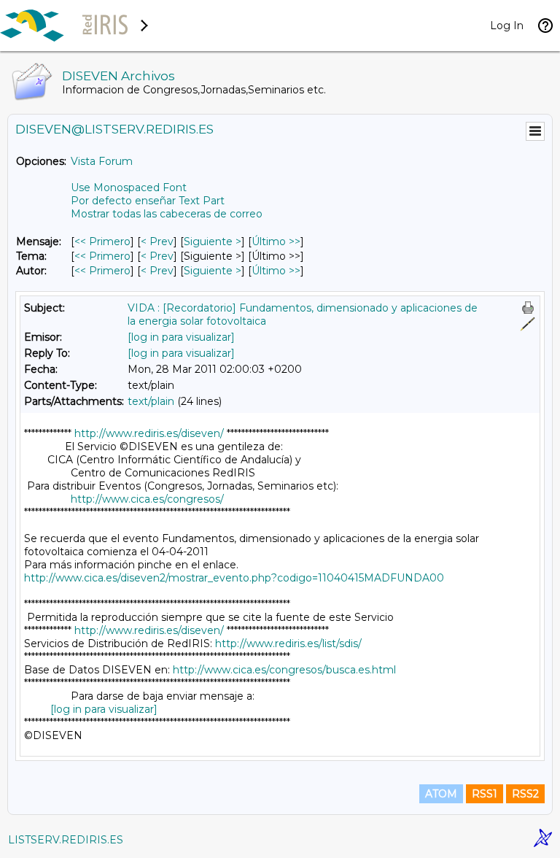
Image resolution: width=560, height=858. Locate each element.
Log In (507, 25)
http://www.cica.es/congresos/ (147, 499)
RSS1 (484, 793)
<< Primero (102, 241)
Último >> (276, 241)
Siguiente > (212, 241)
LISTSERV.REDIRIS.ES (65, 839)
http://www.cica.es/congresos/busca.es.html (284, 669)
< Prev (157, 241)
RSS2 (525, 793)
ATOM (441, 793)
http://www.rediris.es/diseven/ (149, 433)
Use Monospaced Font (129, 187)
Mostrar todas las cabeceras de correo (166, 213)
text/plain (151, 401)
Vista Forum (102, 161)
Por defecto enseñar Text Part (148, 200)
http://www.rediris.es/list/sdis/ (288, 643)
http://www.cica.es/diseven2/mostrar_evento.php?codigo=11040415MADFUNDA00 (234, 577)
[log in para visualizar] (181, 337)
